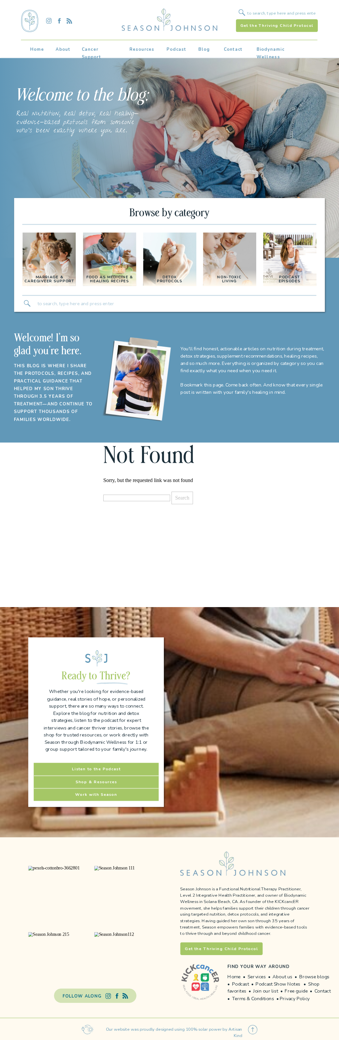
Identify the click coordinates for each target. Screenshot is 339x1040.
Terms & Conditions (253, 998)
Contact (323, 991)
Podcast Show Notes (278, 984)
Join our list (265, 991)
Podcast (241, 984)
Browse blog (313, 976)
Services (257, 976)
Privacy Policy (295, 998)
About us (282, 976)
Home (234, 976)
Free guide (296, 991)
